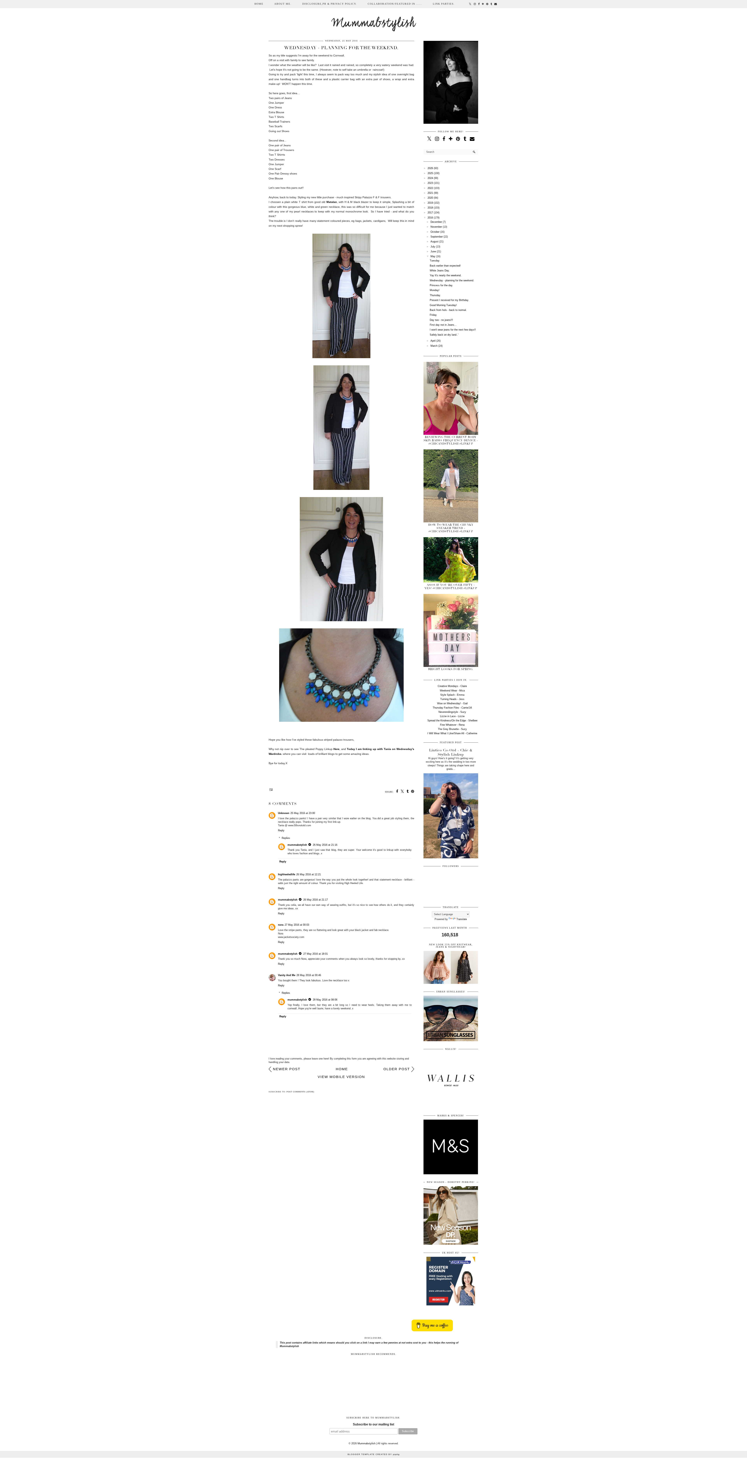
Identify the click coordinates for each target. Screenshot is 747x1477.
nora (280, 924)
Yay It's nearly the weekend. (445, 275)
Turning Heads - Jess (452, 699)
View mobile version (341, 1077)
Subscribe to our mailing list (373, 1424)
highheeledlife (286, 874)
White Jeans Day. (440, 270)
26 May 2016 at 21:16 (325, 844)
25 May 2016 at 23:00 (302, 813)
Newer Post (286, 1069)
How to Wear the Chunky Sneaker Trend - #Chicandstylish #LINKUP (450, 528)
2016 (430, 217)
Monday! (434, 290)
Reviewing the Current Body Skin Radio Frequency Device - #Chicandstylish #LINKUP (450, 440)
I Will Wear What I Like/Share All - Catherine (452, 733)
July (432, 246)
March (434, 345)
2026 (430, 168)
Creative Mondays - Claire (452, 686)
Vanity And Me (286, 975)
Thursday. (435, 295)
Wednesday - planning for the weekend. (452, 280)
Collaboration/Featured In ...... (395, 3)
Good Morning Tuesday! (443, 305)
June (433, 251)
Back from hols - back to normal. (448, 310)
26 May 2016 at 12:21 (308, 874)
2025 (430, 173)
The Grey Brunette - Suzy (452, 729)
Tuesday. (435, 260)
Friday (433, 314)
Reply (281, 830)
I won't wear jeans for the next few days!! (453, 329)
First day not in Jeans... (443, 324)
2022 (430, 188)
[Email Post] (271, 789)
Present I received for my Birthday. (449, 300)
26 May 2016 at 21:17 (315, 899)
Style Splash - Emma (452, 694)
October (434, 231)
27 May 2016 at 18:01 (315, 953)
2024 (430, 178)
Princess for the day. (441, 285)
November (436, 226)
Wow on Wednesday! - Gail (452, 703)
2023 (430, 183)
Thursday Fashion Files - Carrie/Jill (452, 707)
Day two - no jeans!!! (441, 319)
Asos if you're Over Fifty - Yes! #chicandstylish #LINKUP (450, 586)
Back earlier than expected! (445, 265)
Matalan (331, 201)
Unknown (283, 813)
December (436, 221)
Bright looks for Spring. (450, 669)
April (433, 340)
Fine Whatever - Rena (452, 724)
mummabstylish (297, 844)
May (432, 256)
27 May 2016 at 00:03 (297, 924)
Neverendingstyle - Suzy (452, 711)
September (436, 236)
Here (336, 749)
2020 (430, 197)
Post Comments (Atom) (300, 1092)
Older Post (396, 1069)
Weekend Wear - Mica (452, 690)
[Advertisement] (373, 1384)
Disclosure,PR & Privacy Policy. (329, 3)
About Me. (282, 3)
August (434, 241)
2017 (430, 212)
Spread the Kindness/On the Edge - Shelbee (452, 720)
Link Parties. (444, 3)
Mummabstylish (373, 23)
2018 (430, 207)
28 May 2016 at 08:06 (325, 999)
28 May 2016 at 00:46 (308, 975)
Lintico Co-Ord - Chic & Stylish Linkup (451, 752)
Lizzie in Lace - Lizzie (452, 716)
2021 (430, 192)
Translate (461, 919)
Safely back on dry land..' (444, 334)
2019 (430, 202)
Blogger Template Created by (374, 1454)
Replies (286, 838)
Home (258, 3)
